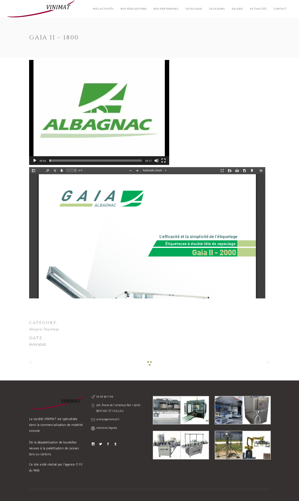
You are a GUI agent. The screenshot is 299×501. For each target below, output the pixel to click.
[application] (99, 112)
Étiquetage (51, 329)
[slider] (95, 160)
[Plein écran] (163, 160)
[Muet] (156, 160)
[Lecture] (35, 160)
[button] (99, 112)
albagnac (36, 329)
